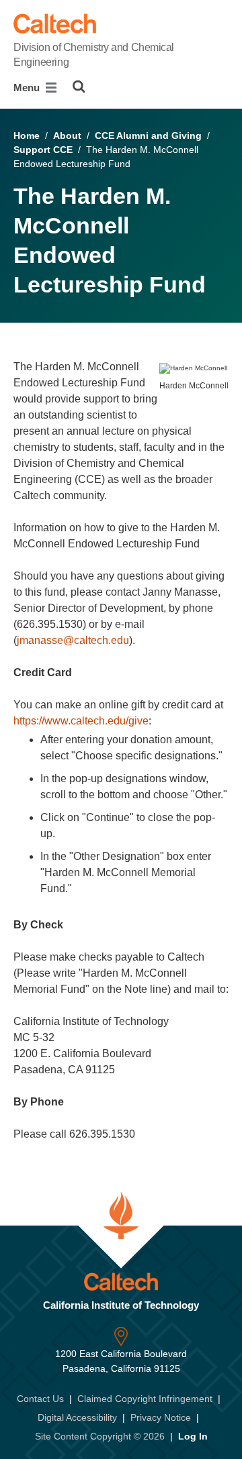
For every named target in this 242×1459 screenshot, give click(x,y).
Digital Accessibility (77, 1417)
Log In (193, 1436)
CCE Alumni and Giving (148, 135)
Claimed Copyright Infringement (144, 1398)
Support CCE (43, 149)
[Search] (79, 86)
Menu (27, 87)
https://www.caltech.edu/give (81, 720)
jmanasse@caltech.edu (73, 640)
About (67, 135)
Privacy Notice (160, 1417)
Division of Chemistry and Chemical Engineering (93, 55)
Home (26, 135)
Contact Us (40, 1398)
